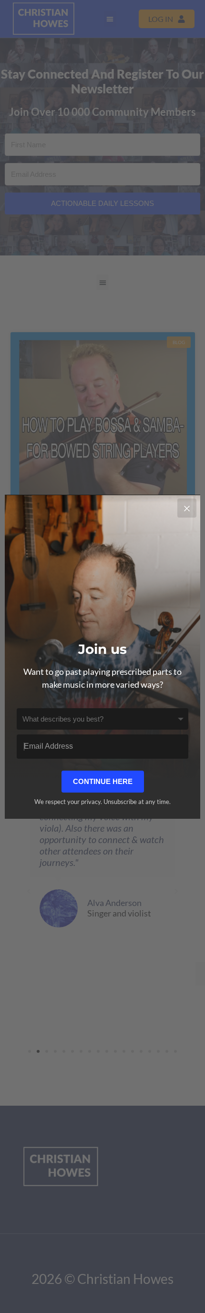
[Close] (186, 508)
